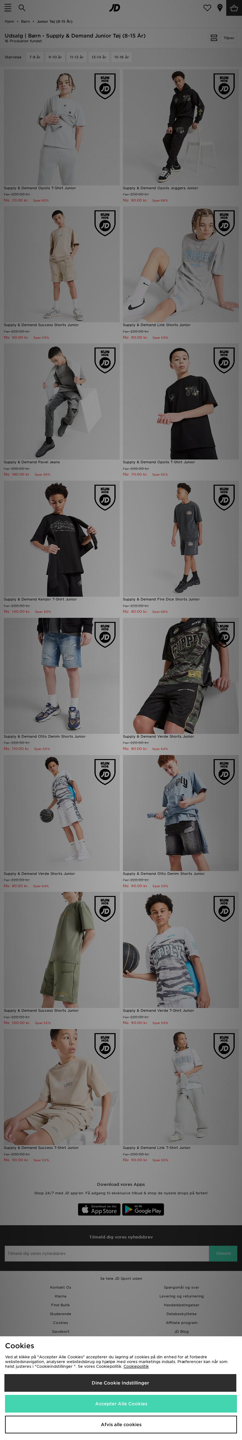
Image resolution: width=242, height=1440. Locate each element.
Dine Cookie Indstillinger (120, 1382)
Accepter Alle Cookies (121, 1403)
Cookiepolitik (136, 1366)
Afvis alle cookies (121, 1424)
